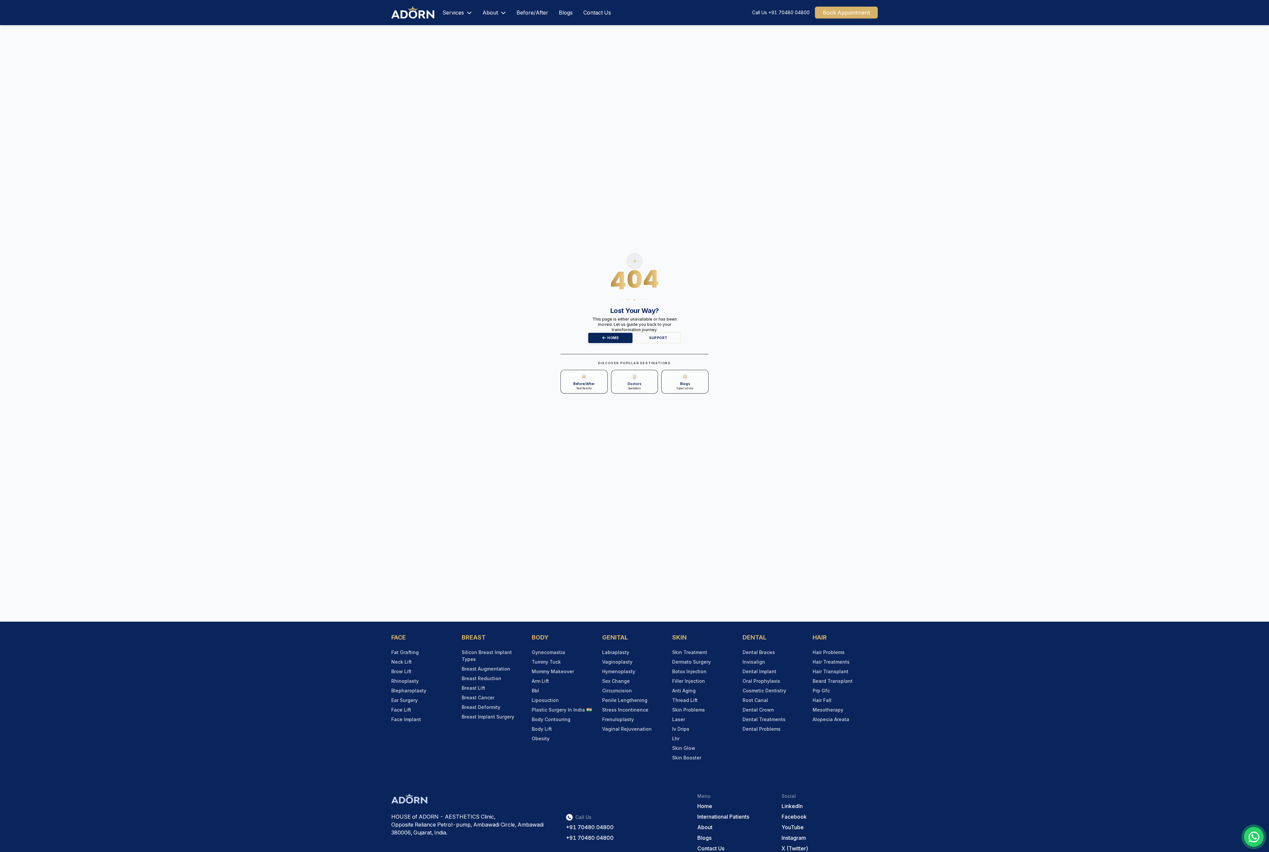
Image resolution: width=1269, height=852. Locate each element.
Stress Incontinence (625, 710)
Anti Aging (684, 690)
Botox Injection (689, 671)
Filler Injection (688, 681)
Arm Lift (540, 681)
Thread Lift (685, 700)
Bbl (535, 690)
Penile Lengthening (624, 700)
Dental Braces (759, 652)
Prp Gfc (821, 690)
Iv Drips (680, 729)
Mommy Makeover (553, 671)
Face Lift (401, 710)
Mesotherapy (828, 710)
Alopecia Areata (831, 719)
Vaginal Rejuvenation (627, 729)
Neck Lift (401, 662)
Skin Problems (688, 710)
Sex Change (616, 681)
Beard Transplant (833, 681)
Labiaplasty (615, 652)
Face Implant (406, 719)
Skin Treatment (689, 652)
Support (658, 338)
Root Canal (755, 700)
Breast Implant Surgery (488, 716)
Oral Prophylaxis (761, 681)
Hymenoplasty (618, 671)
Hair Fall (822, 700)
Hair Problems (829, 652)
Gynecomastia (548, 652)
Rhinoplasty (405, 681)
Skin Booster (686, 757)
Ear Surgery (404, 700)
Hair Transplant (830, 671)
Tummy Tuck (546, 662)
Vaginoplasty (617, 662)
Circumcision (617, 690)
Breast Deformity (481, 707)
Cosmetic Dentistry (764, 690)
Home (613, 338)
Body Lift (542, 729)
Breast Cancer (478, 697)
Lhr (675, 738)
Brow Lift (401, 671)
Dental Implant (759, 671)
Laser (678, 719)
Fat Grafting (405, 652)
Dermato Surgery (691, 662)
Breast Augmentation (486, 669)
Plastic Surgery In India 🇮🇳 (562, 710)
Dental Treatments (764, 719)
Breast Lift (473, 688)
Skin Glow (683, 748)
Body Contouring (551, 719)
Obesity (541, 738)
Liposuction (545, 700)
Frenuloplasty (618, 719)
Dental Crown (758, 710)
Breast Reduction (481, 678)
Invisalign (754, 662)
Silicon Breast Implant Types (487, 655)
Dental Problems (762, 729)
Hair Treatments (831, 662)
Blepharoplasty (408, 690)
